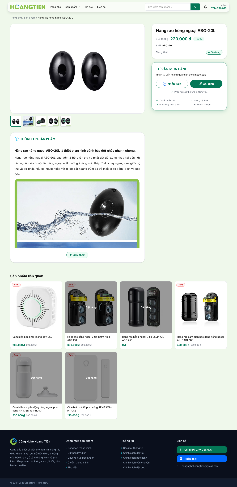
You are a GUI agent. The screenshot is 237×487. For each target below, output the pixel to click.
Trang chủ (55, 6)
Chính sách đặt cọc (133, 467)
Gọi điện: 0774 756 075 (198, 449)
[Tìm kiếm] (195, 6)
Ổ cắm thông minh (77, 462)
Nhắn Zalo (174, 84)
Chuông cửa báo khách (80, 457)
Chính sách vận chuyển (135, 462)
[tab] (15, 121)
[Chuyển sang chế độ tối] (205, 7)
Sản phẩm (71, 6)
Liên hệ (101, 6)
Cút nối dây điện (76, 452)
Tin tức (88, 6)
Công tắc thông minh (78, 447)
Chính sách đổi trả (132, 452)
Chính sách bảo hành (134, 457)
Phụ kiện (71, 467)
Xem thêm (77, 254)
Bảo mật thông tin (132, 447)
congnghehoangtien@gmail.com (200, 465)
